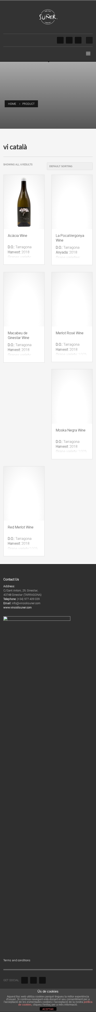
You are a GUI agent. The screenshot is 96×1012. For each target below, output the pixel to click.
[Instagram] (69, 40)
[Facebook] (60, 40)
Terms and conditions (16, 960)
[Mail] (78, 40)
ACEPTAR (48, 1009)
